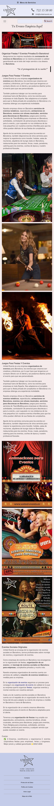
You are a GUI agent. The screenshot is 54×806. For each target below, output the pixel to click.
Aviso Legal (27, 791)
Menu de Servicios (28, 2)
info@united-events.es (44, 14)
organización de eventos (17, 682)
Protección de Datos (27, 782)
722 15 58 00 (44, 10)
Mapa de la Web (27, 796)
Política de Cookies (27, 787)
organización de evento (24, 685)
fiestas (29, 687)
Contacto (27, 778)
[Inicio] (9, 11)
